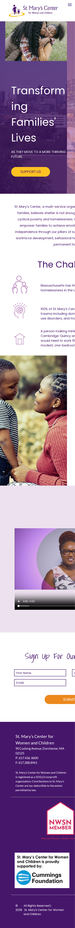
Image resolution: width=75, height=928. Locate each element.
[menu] (69, 4)
